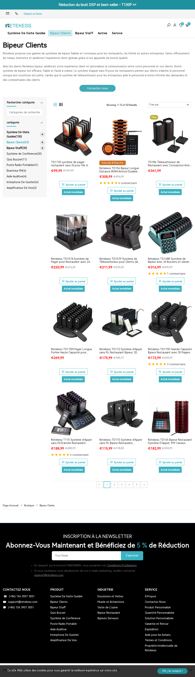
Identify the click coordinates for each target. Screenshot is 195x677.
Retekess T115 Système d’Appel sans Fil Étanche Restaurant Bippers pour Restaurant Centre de (73, 441)
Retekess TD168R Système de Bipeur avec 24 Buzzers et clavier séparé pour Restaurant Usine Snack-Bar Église (168, 260)
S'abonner (132, 555)
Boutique (29, 505)
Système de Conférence (65, 618)
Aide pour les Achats (158, 634)
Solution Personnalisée (159, 618)
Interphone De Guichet (64, 634)
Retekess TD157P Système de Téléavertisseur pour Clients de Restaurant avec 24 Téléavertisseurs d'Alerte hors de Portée (119, 260)
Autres (103, 33)
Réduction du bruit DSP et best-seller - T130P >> (97, 5)
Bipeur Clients (60, 33)
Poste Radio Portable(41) (22, 164)
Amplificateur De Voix (63, 640)
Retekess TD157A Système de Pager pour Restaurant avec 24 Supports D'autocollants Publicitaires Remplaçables (70, 260)
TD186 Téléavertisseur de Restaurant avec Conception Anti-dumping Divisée (169, 164)
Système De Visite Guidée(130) (25, 134)
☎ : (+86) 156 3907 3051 (19, 596)
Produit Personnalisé (158, 607)
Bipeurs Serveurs (108, 618)
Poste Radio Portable (63, 623)
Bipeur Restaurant (109, 612)
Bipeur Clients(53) (25, 142)
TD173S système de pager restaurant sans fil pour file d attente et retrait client (69, 164)
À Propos (150, 596)
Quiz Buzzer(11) (17, 159)
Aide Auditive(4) (16, 176)
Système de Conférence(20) (24, 153)
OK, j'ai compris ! (172, 670)
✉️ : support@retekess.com (20, 601)
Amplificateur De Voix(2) (22, 187)
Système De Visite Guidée (27, 33)
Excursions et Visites (110, 596)
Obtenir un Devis (33, 14)
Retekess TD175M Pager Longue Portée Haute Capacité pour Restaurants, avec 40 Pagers (71, 351)
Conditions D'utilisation (122, 565)
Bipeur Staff (84, 33)
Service (117, 33)
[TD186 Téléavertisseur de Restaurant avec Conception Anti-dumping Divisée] (170, 135)
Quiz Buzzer (58, 612)
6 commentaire (127, 183)
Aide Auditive (58, 629)
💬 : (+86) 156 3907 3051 (18, 607)
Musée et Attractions (111, 601)
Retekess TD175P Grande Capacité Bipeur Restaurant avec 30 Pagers (170, 351)
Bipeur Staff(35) (25, 148)
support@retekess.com (48, 575)
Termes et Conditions (158, 640)
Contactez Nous (155, 601)
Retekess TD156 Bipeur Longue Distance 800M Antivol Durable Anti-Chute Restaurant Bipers (119, 170)
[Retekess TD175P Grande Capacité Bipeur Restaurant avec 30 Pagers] (170, 322)
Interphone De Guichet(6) (23, 182)
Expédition (151, 629)
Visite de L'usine (108, 607)
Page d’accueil (10, 505)
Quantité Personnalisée (159, 612)
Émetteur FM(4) (16, 170)
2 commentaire (176, 364)
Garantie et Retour (157, 623)
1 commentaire (176, 273)
